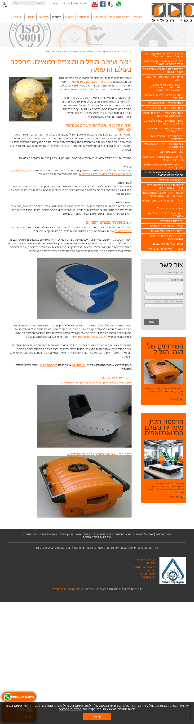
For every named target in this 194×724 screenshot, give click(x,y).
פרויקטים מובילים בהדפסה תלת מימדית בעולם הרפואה (165, 186)
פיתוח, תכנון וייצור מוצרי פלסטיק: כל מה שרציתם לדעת (163, 122)
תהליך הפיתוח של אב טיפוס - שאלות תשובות (162, 202)
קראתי (97, 716)
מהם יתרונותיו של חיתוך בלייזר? (165, 248)
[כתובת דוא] (164, 305)
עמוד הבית (126, 51)
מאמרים (57, 17)
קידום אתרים (59, 589)
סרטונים (66, 3)
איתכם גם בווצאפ (22, 697)
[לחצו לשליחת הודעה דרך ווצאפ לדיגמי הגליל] (118, 4)
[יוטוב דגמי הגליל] (95, 4)
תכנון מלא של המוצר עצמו (92, 336)
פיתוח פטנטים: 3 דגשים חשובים (165, 103)
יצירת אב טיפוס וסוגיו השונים (167, 231)
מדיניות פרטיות (44, 547)
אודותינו (30, 17)
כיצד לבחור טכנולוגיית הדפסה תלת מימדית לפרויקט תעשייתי (163, 63)
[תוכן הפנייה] (164, 291)
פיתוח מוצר (99, 17)
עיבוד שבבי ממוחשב (171, 151)
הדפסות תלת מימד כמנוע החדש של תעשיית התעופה (163, 70)
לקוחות (115, 547)
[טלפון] (164, 297)
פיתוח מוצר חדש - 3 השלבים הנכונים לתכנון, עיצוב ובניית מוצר (162, 114)
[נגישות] (5, 5)
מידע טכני (43, 17)
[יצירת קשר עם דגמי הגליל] (110, 4)
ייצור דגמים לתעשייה (171, 221)
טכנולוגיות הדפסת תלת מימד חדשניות (91, 81)
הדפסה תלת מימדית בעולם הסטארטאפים (164, 427)
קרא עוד (174, 399)
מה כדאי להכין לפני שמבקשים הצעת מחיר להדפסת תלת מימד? (163, 55)
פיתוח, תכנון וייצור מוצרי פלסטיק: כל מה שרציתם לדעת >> (99, 454)
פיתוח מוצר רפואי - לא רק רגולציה (164, 108)
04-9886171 (79, 365)
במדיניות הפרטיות (70, 709)
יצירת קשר (79, 547)
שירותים (137, 17)
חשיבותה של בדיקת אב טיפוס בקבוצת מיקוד (166, 237)
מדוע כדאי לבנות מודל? (170, 208)
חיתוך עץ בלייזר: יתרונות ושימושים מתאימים (164, 96)
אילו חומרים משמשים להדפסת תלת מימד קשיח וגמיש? (163, 158)
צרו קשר (17, 17)
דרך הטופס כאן (48, 365)
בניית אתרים (76, 589)
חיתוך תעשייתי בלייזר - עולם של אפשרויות (165, 215)
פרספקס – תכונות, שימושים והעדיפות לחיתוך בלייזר (162, 166)
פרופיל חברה (128, 547)
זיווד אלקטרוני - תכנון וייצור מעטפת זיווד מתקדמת (163, 145)
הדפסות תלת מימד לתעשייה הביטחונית (167, 137)
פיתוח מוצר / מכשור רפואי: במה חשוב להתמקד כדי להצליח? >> (96, 383)
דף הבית (53, 3)
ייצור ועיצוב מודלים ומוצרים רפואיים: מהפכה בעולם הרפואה (163, 174)
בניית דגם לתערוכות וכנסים (168, 243)
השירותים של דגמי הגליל (165, 349)
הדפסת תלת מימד (119, 17)
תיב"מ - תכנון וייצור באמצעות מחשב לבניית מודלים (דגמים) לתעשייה (162, 194)
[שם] (164, 276)
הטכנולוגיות (83, 17)
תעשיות (69, 17)
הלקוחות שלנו (80, 3)
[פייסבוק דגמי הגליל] (103, 4)
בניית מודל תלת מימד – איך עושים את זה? (164, 78)
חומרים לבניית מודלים (171, 180)
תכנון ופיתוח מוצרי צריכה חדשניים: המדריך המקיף (164, 130)
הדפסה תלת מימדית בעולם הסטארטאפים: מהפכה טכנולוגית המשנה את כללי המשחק (165, 87)
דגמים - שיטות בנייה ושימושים (166, 226)
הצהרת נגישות (63, 547)
